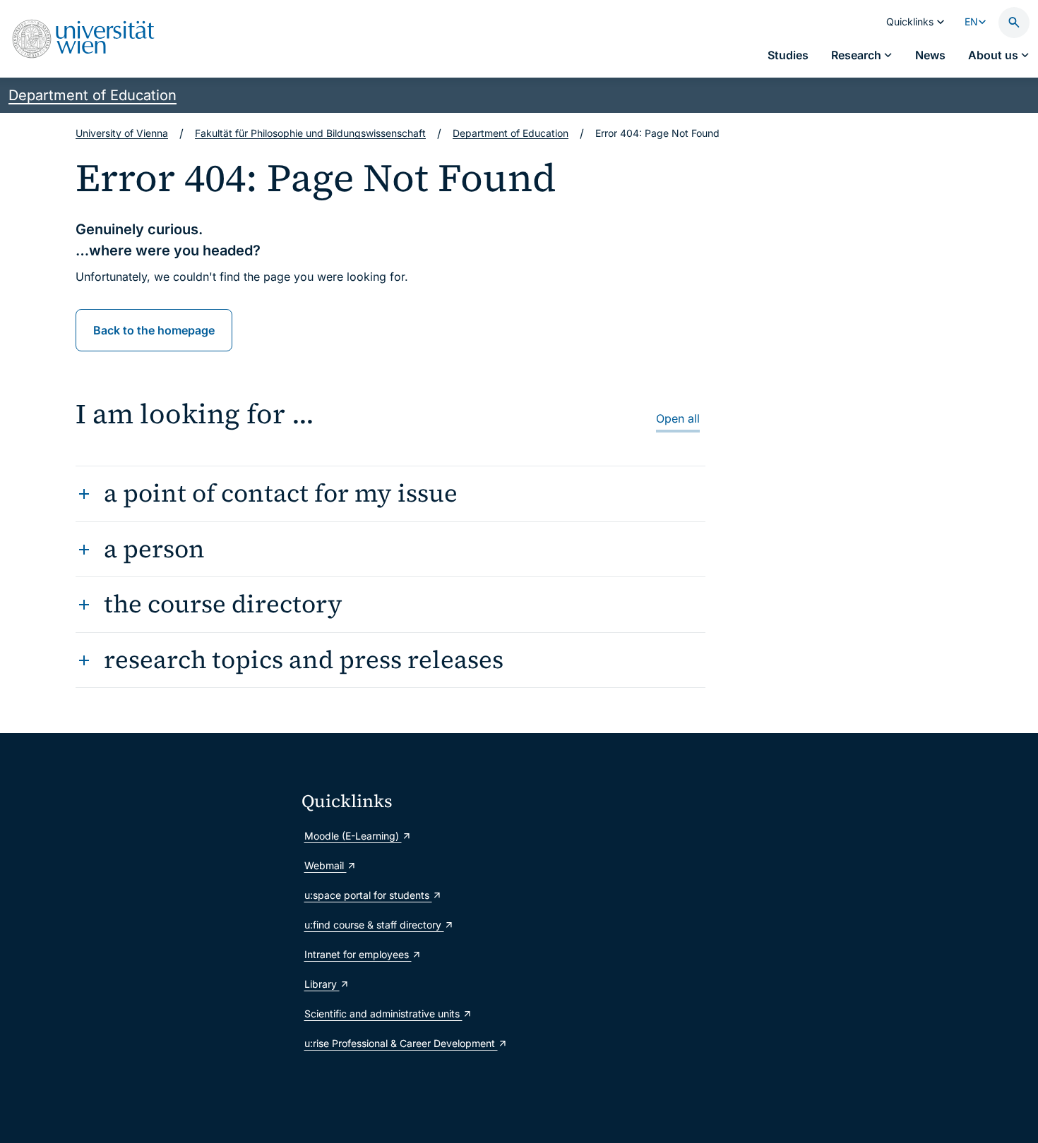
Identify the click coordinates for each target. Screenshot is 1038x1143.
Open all (678, 418)
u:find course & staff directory (374, 925)
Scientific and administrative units (383, 1014)
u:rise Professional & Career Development (401, 1043)
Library (322, 984)
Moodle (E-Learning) (353, 836)
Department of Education (92, 95)
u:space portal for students (368, 895)
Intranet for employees (358, 954)
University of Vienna (122, 133)
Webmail (325, 865)
